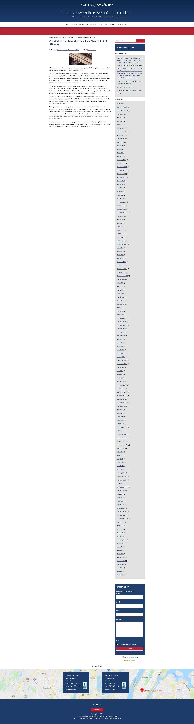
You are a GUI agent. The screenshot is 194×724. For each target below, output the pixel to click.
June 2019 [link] (120, 308)
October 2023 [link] (121, 174)
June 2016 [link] (120, 413)
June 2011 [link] (120, 568)
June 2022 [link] (120, 223)
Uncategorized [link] (92, 50)
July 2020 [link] (120, 283)
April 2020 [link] (120, 293)
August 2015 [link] (121, 448)
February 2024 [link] (121, 160)
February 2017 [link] (121, 385)
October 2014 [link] (121, 483)
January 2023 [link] (121, 205)
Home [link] (67, 24)
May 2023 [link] (120, 191)
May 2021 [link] (120, 251)
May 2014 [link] (120, 497)
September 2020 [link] (122, 276)
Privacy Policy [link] (90, 718)
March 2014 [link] (121, 504)
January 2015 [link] (121, 473)
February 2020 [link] (121, 300)
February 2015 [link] (121, 469)
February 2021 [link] (121, 262)
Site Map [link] (82, 718)
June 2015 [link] (120, 455)
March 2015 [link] (121, 466)
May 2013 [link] (120, 529)
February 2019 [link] (121, 318)
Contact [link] (124, 24)
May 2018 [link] (120, 346)
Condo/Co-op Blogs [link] (115, 24)
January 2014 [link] (121, 508)
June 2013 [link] (120, 526)
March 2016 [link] (121, 424)
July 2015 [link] (120, 452)
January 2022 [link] (121, 241)
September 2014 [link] (122, 487)
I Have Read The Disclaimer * (128, 644)
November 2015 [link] (122, 438)
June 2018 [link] (120, 343)
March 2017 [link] (121, 381)
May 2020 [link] (120, 290)
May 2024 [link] (120, 149)
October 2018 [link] (121, 329)
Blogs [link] (99, 24)
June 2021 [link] (120, 248)
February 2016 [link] (121, 427)
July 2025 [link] (120, 118)
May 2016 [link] (120, 417)
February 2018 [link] (121, 353)
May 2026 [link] (120, 103)
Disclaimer (118, 640)
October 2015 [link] (121, 441)
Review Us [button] (97, 710)
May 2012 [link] (120, 550)
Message (119, 619)
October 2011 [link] (121, 561)
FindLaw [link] (118, 718)
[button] (93, 704)
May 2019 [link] (120, 311)
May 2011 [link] (120, 571)
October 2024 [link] (121, 139)
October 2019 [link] (121, 304)
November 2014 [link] (122, 480)
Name (118, 593)
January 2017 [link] (121, 388)
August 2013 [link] (121, 522)
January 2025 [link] (121, 135)
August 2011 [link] (121, 564)
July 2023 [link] (120, 184)
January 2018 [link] (121, 357)
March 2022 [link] (121, 234)
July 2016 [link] (120, 410)
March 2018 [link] (121, 350)
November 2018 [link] (122, 325)
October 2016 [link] (121, 399)
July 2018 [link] (120, 339)
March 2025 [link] (121, 128)
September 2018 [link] (122, 332)
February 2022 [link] (121, 237)
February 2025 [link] (121, 132)
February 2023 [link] (121, 202)
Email (118, 602)
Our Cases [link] (92, 24)
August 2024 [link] (121, 142)
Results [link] (106, 24)
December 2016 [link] (122, 392)
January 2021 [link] (121, 265)
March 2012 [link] (121, 557)
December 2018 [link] (122, 322)
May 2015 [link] (120, 459)
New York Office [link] (110, 689)
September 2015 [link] (122, 445)
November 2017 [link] (122, 364)
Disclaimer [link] (76, 718)
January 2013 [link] (121, 543)
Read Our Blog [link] (124, 47)
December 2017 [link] (122, 360)
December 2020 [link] (122, 269)
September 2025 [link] (122, 110)
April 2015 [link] (120, 462)
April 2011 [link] (120, 575)
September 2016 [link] (122, 402)
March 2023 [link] (121, 198)
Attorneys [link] (73, 24)
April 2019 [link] (120, 315)
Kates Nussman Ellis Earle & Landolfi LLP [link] (68, 50)
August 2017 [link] (121, 367)
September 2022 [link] (122, 213)
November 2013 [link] (122, 515)
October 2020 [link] (121, 272)
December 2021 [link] (122, 244)
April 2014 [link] (120, 501)
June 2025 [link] (120, 121)
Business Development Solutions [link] (104, 718)
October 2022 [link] (121, 209)
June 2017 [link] (120, 371)
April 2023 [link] (120, 195)
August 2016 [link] (121, 406)
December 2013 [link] (122, 512)
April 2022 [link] (120, 230)
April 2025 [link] (120, 125)
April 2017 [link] (120, 378)
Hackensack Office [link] (71, 689)
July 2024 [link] (120, 146)
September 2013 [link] (122, 519)
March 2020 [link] (121, 297)
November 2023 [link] (122, 170)
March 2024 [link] (121, 156)
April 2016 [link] (120, 420)
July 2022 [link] (120, 220)
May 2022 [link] (120, 227)
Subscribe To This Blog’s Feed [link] (131, 657)
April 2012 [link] (120, 554)
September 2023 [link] (122, 177)
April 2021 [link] (120, 255)
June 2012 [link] (120, 547)
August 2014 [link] (121, 490)
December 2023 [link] (122, 167)
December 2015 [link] (122, 434)
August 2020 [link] (121, 279)
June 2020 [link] (120, 286)
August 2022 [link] (121, 216)
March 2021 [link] (121, 258)
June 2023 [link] (120, 188)
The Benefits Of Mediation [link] (125, 87)
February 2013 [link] (121, 540)
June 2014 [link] (120, 494)
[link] (97, 14)
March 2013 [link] (121, 536)
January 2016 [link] (121, 431)
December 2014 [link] (122, 476)
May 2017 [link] (120, 374)
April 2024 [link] (120, 153)
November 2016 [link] (122, 395)
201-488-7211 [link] (105, 5)
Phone (118, 611)
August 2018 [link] (121, 336)
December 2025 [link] (122, 107)
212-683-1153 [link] (114, 686)
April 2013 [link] (120, 533)
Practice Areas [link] (83, 24)
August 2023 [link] (121, 181)
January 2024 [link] (121, 163)
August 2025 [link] (121, 114)
